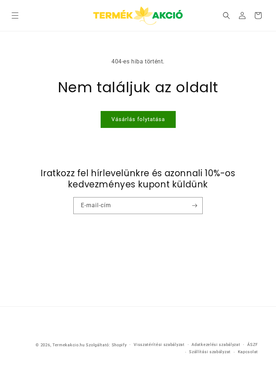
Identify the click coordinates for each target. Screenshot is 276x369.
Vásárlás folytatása (138, 119)
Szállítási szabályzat (210, 352)
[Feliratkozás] (194, 205)
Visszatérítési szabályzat (159, 344)
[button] (15, 15)
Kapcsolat (248, 352)
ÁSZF (252, 344)
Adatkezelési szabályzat (216, 344)
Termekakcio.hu (68, 345)
